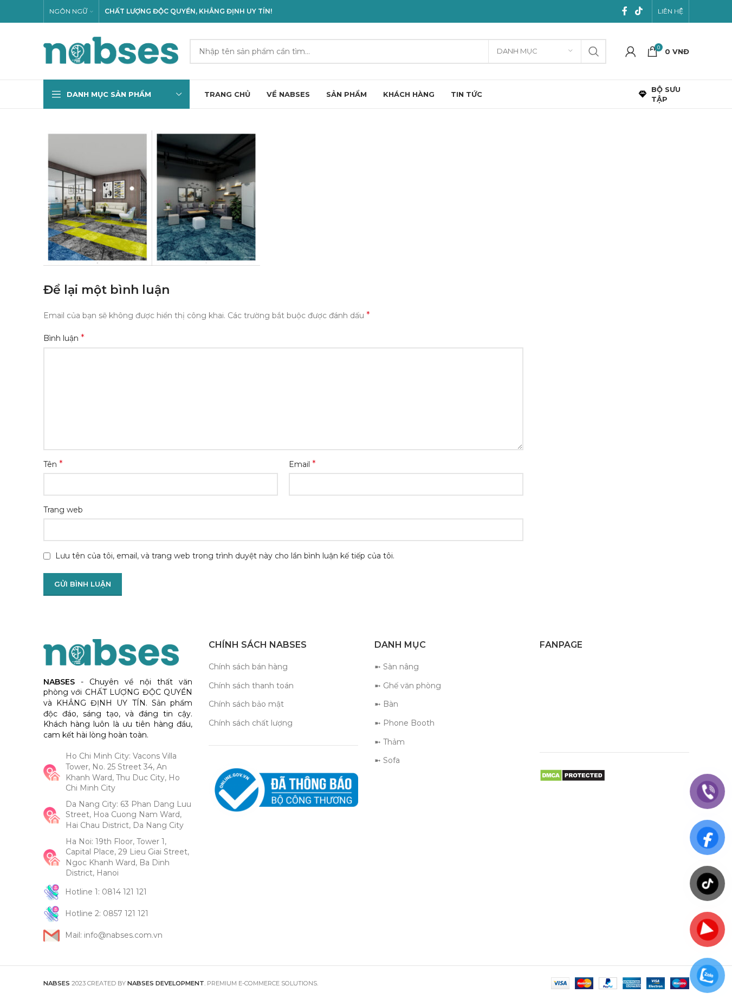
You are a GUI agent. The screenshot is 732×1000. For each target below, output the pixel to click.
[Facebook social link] (624, 11)
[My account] (631, 51)
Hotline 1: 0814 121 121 (106, 892)
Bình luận (64, 338)
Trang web (63, 510)
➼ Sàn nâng (396, 667)
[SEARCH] (593, 51)
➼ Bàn (386, 704)
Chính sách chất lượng (251, 723)
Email (302, 464)
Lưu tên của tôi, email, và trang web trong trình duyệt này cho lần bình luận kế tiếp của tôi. (224, 556)
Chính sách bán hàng (248, 667)
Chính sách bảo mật (246, 704)
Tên (53, 464)
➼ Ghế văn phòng (407, 685)
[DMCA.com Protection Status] (572, 775)
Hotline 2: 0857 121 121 (106, 913)
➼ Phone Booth (404, 723)
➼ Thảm (389, 742)
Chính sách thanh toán (251, 685)
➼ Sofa (387, 760)
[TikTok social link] (638, 11)
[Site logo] (111, 50)
